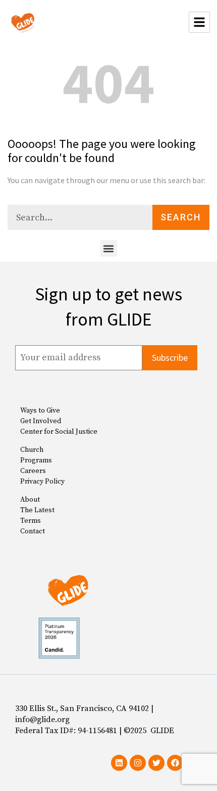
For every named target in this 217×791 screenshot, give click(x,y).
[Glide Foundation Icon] (22, 22)
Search (180, 217)
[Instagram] (138, 763)
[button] (108, 248)
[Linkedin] (119, 763)
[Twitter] (156, 763)
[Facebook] (175, 763)
